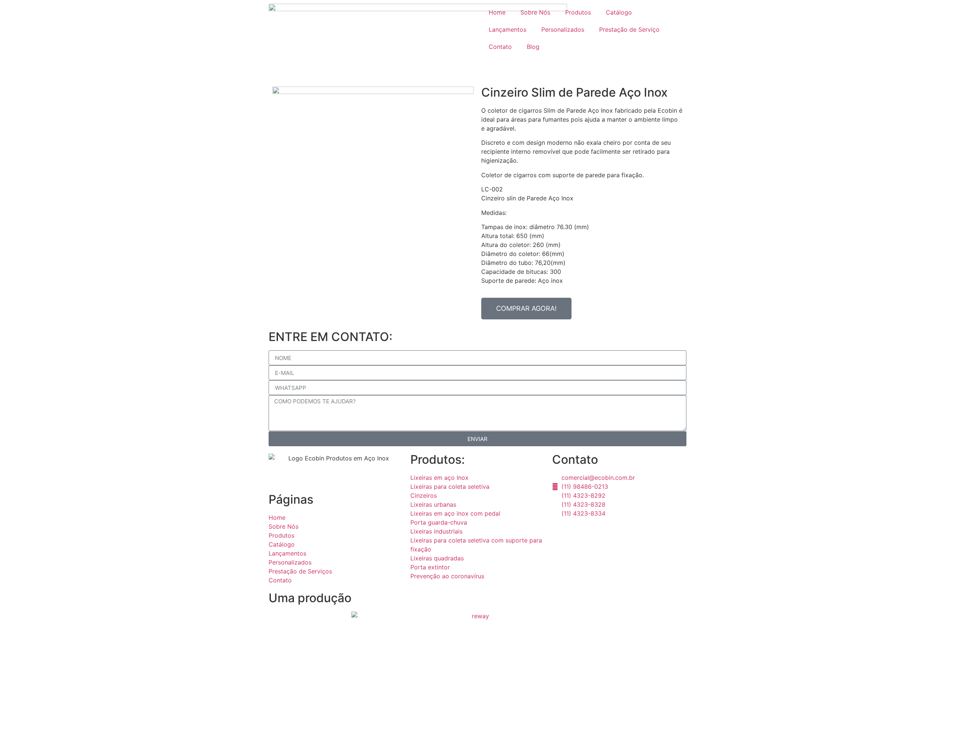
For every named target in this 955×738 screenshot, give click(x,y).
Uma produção (310, 598)
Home (497, 12)
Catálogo (619, 12)
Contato (500, 46)
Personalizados (562, 29)
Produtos (578, 12)
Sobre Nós (535, 12)
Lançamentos (507, 29)
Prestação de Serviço (629, 29)
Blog (533, 46)
